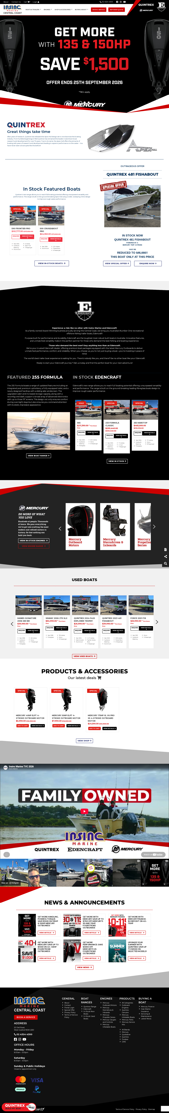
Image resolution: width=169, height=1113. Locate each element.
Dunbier (125, 1039)
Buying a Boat (145, 1000)
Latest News (146, 1019)
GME (124, 1042)
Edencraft (87, 1009)
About (5, 2)
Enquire (16, 236)
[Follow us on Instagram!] (20, 1040)
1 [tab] (80, 102)
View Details (27, 236)
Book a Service (99, 10)
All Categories (127, 1003)
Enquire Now (147, 263)
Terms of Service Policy (125, 1109)
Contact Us (16, 2)
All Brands (126, 1030)
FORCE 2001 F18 (138, 618)
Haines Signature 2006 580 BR (26, 619)
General (68, 998)
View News (83, 967)
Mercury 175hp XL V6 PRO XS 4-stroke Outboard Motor (101, 718)
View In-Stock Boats (50, 263)
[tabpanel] (84, 64)
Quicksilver (126, 1035)
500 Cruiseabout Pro (49, 229)
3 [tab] (88, 102)
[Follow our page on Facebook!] (117, 2)
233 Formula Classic (112, 424)
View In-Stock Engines (32, 540)
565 (78, 423)
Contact (67, 1005)
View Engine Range (32, 546)
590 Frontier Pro (21, 228)
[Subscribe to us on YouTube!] (25, 1040)
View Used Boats (83, 656)
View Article (45, 933)
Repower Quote (116, 10)
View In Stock (116, 461)
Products (127, 998)
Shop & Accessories (62, 9)
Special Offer (69, 1010)
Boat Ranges (86, 1000)
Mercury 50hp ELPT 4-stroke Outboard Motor (66, 716)
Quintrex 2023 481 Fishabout (112, 619)
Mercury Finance (147, 1007)
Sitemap (151, 1109)
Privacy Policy (70, 1012)
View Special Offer (116, 263)
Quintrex (125, 1037)
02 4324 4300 (107, 2)
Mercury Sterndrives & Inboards (108, 1010)
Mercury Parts (127, 1020)
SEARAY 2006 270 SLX (56, 618)
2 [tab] (84, 102)
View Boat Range (37, 456)
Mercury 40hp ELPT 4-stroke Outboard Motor (30, 716)
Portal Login (69, 1008)
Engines (106, 998)
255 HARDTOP (140, 423)
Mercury (125, 1032)
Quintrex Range (89, 1007)
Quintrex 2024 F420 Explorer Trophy (84, 619)
